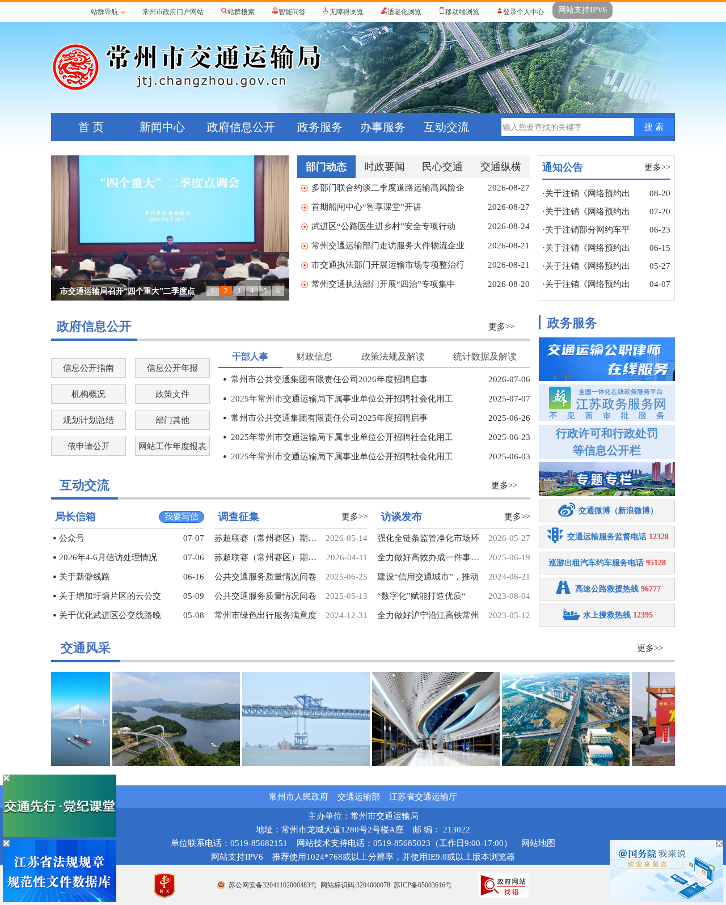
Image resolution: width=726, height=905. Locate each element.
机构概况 (88, 394)
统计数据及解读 (485, 356)
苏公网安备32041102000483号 (273, 885)
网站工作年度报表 (172, 446)
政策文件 (172, 394)
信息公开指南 (88, 368)
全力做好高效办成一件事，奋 (428, 557)
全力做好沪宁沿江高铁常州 (428, 615)
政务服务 (320, 127)
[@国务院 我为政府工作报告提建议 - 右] (666, 900)
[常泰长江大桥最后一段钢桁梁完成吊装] (289, 763)
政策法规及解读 (393, 356)
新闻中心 (162, 127)
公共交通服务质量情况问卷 (265, 576)
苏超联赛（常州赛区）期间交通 (265, 538)
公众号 (72, 538)
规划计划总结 (88, 420)
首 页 (91, 127)
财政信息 (314, 356)
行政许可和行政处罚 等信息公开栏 (607, 441)
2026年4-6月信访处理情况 (108, 557)
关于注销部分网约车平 (587, 229)
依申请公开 (88, 446)
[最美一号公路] (159, 763)
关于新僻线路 (84, 576)
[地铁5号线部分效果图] (419, 763)
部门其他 (172, 420)
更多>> (657, 167)
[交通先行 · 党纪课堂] (59, 835)
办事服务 (383, 127)
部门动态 (326, 166)
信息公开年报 (172, 368)
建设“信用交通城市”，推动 (428, 576)
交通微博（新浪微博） (618, 510)
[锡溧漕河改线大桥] (549, 763)
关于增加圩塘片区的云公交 (110, 595)
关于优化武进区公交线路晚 (110, 615)
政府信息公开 (241, 127)
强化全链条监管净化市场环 (428, 538)
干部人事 (250, 356)
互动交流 (446, 127)
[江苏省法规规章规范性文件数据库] (59, 900)
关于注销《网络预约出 (587, 193)
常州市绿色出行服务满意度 (265, 615)
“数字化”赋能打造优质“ (421, 595)
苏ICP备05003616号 (423, 885)
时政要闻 (384, 166)
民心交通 (442, 166)
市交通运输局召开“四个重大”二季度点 (127, 291)
